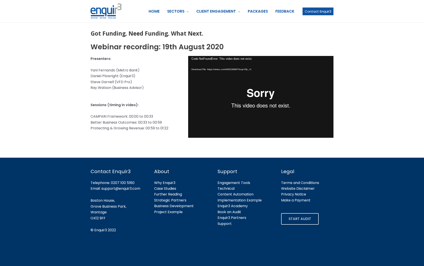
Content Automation (236, 194)
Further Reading (168, 194)
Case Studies (165, 188)
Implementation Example (240, 200)
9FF (103, 218)
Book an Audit (229, 211)
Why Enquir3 (164, 182)
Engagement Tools (234, 182)
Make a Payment (295, 200)
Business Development (174, 206)
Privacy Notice (293, 194)
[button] (186, 11)
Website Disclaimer (298, 188)
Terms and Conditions (300, 182)
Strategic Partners (170, 200)
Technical (226, 188)
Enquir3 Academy (233, 206)
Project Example (168, 211)
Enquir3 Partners (232, 217)
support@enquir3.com (120, 188)
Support (225, 223)
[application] (260, 97)
